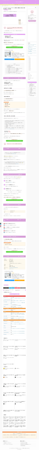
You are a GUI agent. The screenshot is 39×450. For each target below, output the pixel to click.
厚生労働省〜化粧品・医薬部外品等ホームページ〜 (26, 444)
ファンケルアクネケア (6, 304)
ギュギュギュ (5, 334)
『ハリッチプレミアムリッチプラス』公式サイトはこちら (14, 47)
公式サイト (11, 182)
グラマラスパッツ (5, 321)
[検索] (36, 0)
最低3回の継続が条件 (9, 66)
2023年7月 (30, 60)
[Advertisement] (32, 32)
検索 (35, 7)
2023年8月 (30, 59)
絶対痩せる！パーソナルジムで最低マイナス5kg (32, 20)
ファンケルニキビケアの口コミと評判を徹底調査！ (16, 305)
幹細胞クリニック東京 (15, 433)
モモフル (4, 306)
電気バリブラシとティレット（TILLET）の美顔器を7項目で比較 (17, 313)
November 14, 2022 (14, 153)
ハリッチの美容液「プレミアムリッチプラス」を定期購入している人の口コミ (14, 68)
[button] (6, 287)
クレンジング (30, 74)
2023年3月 (30, 65)
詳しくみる (9, 280)
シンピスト (5, 309)
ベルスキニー (5, 330)
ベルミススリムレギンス (6, 332)
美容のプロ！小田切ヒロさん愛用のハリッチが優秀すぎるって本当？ (18, 300)
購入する (19, 280)
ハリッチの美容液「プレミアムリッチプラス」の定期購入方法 (12, 69)
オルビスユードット (6, 297)
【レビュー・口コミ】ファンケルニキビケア (8, 444)
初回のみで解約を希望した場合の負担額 (11, 67)
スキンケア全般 (30, 75)
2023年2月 (30, 66)
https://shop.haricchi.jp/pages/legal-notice (13, 267)
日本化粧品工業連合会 (23, 445)
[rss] (35, 0)
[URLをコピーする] (23, 287)
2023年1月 (30, 67)
